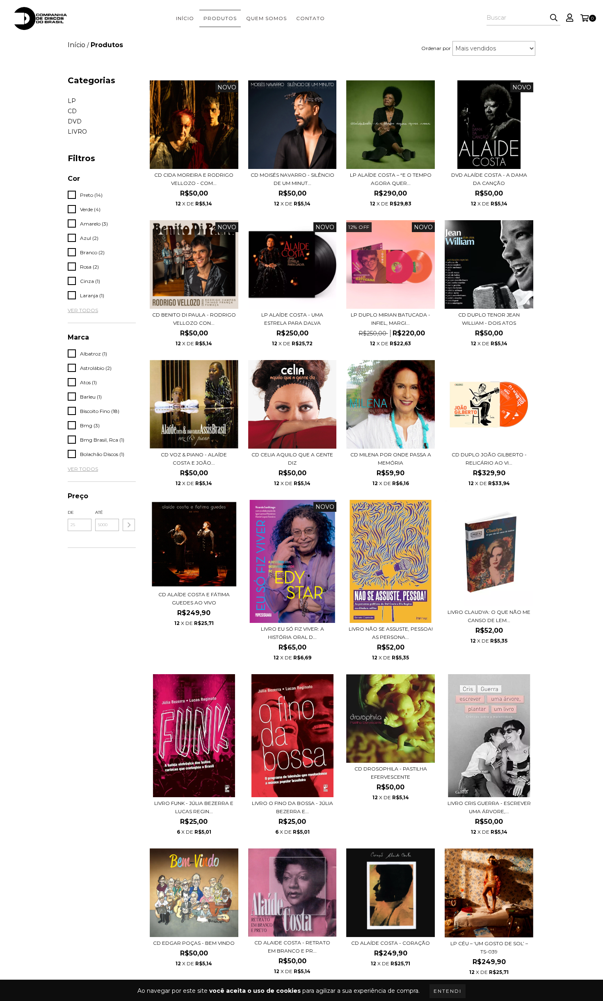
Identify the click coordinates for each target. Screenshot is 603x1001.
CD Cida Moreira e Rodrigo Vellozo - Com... (193, 179)
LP (72, 101)
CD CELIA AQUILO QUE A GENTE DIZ (292, 458)
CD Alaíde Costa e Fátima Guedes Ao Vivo (194, 598)
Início (185, 18)
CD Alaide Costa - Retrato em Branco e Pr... (292, 946)
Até (99, 512)
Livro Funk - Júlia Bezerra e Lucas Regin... (193, 807)
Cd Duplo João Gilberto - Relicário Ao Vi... (489, 458)
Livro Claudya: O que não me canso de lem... (489, 616)
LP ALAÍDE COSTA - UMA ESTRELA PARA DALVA (292, 319)
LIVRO (77, 131)
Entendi (447, 991)
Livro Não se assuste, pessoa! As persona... (391, 633)
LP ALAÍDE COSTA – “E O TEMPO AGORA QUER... (391, 179)
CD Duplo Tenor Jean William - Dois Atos (489, 319)
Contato (310, 18)
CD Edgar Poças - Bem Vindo (194, 943)
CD (72, 111)
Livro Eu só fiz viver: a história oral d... (292, 633)
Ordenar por (436, 48)
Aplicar (129, 525)
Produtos (220, 18)
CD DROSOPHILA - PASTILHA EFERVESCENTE (390, 773)
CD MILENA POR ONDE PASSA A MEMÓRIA (390, 458)
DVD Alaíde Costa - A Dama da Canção (489, 179)
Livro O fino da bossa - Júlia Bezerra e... (292, 807)
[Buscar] (553, 18)
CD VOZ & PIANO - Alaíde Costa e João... (194, 458)
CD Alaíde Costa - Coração (390, 943)
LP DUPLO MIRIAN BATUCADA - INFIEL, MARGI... (390, 319)
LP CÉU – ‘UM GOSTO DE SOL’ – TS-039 (489, 947)
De (71, 512)
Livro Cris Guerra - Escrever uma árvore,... (489, 807)
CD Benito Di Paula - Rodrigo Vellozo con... (194, 319)
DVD (75, 121)
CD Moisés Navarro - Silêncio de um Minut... (292, 179)
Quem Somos (266, 18)
